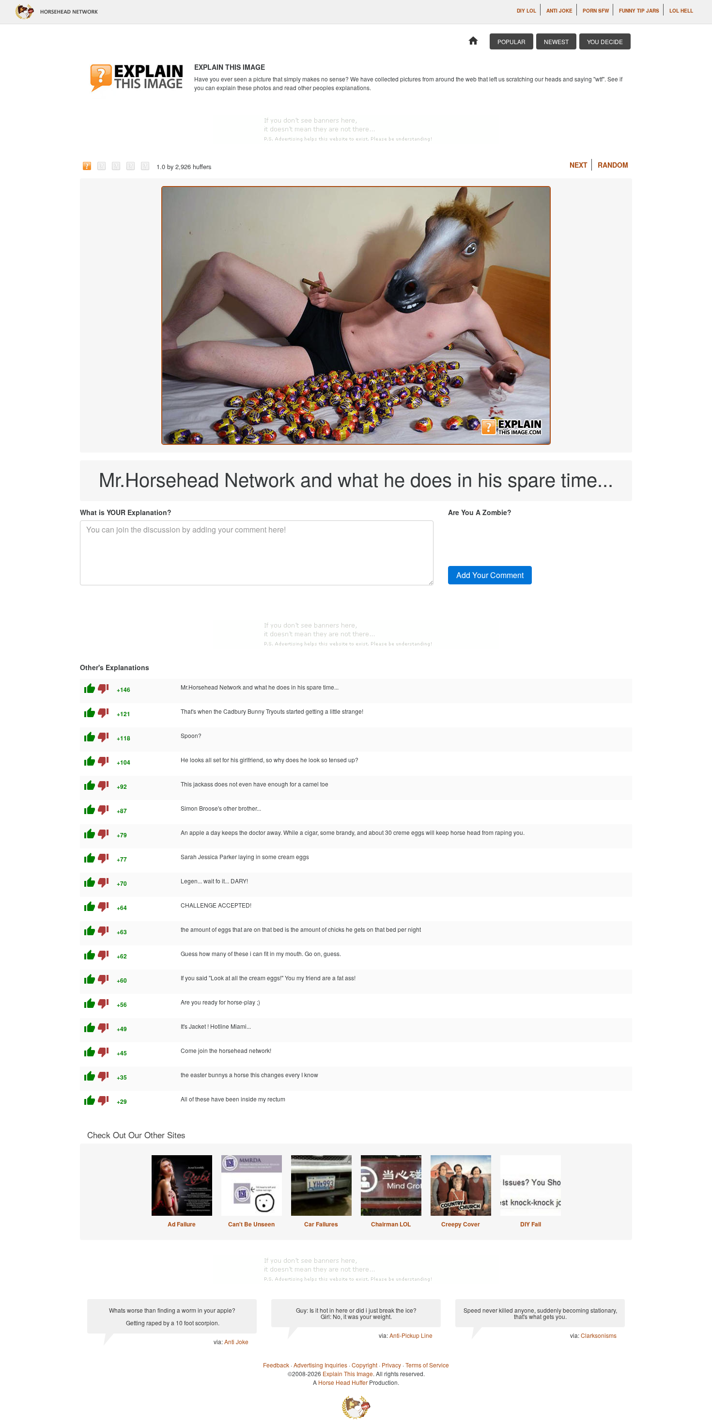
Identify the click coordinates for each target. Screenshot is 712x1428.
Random (613, 165)
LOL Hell (681, 10)
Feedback (276, 1365)
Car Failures (321, 1224)
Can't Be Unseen (251, 1224)
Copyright (364, 1365)
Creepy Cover (460, 1224)
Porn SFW (596, 10)
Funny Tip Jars (639, 10)
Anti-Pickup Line (411, 1335)
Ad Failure (182, 1224)
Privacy (391, 1365)
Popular (511, 41)
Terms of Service (427, 1365)
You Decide (605, 41)
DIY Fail (530, 1224)
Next (579, 165)
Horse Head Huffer (343, 1382)
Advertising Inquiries (320, 1365)
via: (219, 1341)
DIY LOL (526, 10)
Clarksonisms (599, 1335)
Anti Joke (559, 10)
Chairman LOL (391, 1224)
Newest (556, 41)
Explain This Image (348, 1373)
